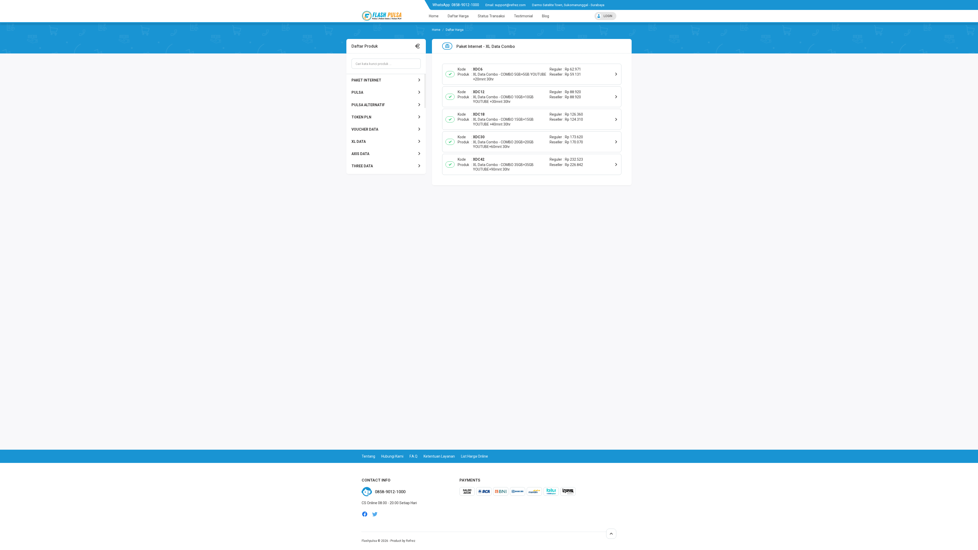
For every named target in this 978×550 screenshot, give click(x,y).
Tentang (368, 456)
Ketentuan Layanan (439, 456)
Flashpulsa (369, 541)
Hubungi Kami (392, 456)
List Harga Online (474, 456)
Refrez (410, 541)
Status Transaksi (491, 16)
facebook (365, 514)
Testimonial (523, 16)
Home (434, 16)
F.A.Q (413, 456)
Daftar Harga (458, 16)
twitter (375, 514)
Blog (545, 16)
